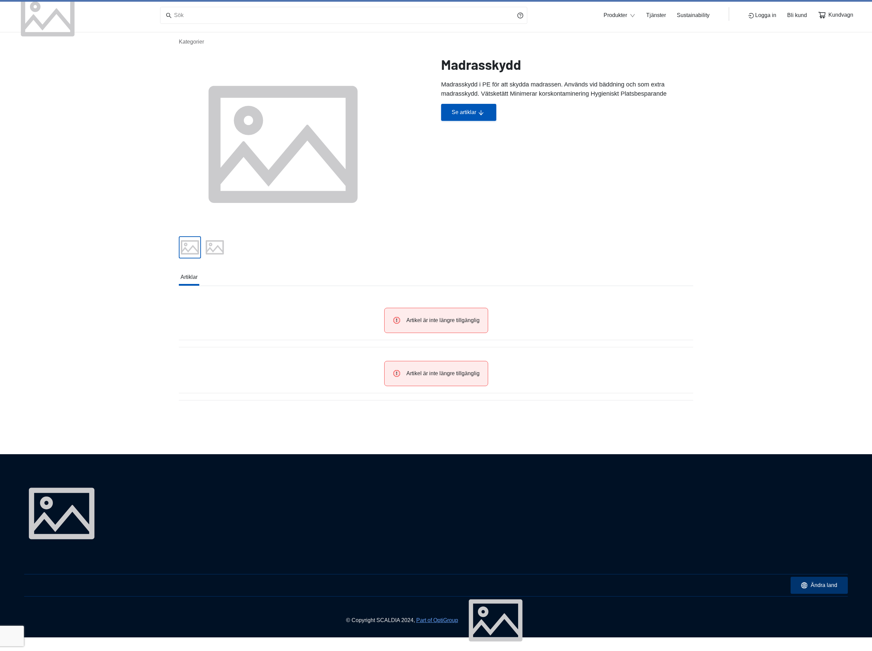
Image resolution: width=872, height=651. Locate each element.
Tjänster (656, 15)
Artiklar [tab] (189, 277)
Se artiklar (464, 112)
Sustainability (693, 15)
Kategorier (191, 42)
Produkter (615, 15)
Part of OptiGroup (437, 620)
